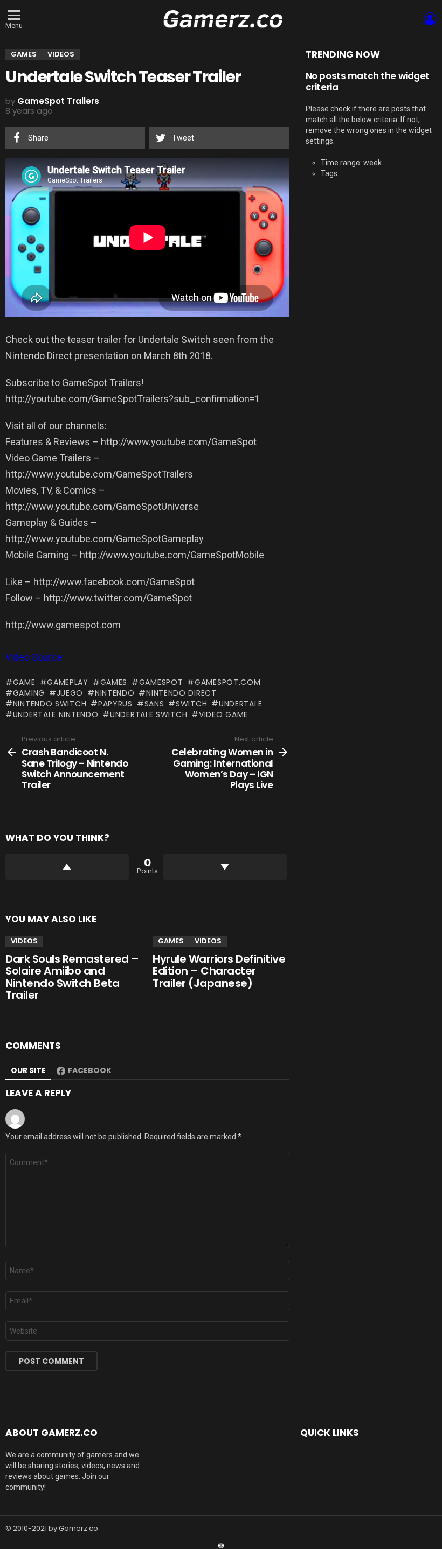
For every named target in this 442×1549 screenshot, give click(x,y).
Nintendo (114, 693)
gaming (29, 693)
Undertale (240, 703)
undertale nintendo (55, 714)
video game (223, 714)
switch (191, 703)
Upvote (67, 867)
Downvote (225, 867)
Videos (24, 941)
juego (70, 693)
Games (171, 941)
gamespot (161, 682)
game (24, 682)
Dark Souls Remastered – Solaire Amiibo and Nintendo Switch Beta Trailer (72, 977)
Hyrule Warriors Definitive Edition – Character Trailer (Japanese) (219, 971)
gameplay (67, 682)
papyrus (115, 703)
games (113, 682)
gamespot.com (227, 682)
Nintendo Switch (49, 703)
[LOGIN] (430, 19)
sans (154, 703)
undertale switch (148, 714)
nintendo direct (181, 693)
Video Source (34, 657)
